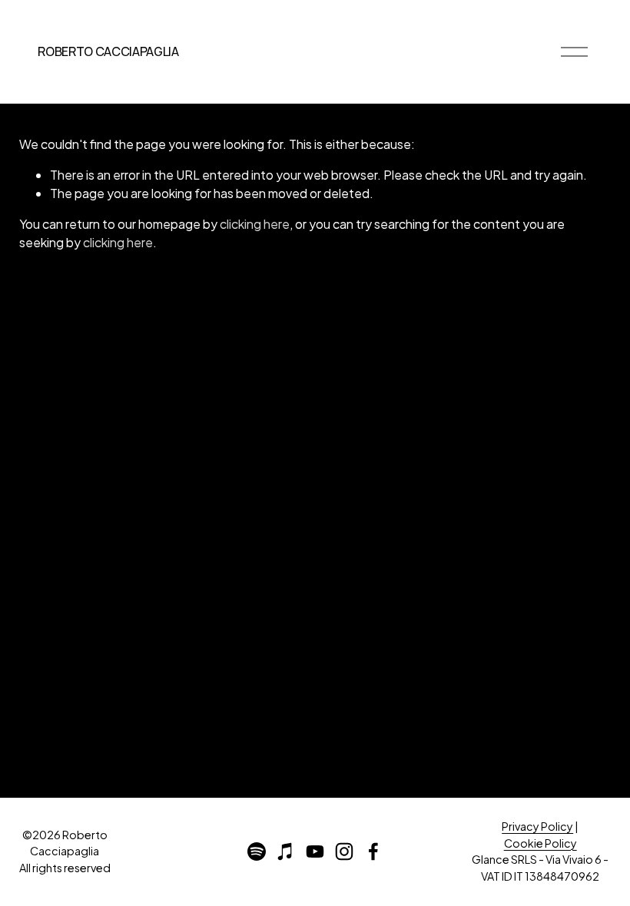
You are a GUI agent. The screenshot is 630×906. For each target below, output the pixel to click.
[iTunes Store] (286, 851)
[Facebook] (373, 851)
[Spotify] (256, 851)
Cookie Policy (540, 843)
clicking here (255, 224)
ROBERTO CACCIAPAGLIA (108, 51)
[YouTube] (315, 851)
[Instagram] (344, 851)
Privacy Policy (537, 826)
